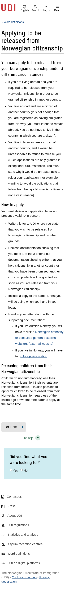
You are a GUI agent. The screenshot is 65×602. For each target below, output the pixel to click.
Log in (46, 8)
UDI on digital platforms (23, 563)
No (26, 470)
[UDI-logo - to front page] (8, 9)
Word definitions (18, 553)
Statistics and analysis (22, 534)
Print (11, 427)
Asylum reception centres (24, 544)
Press (11, 506)
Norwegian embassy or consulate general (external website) (39, 337)
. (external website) (40, 343)
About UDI (14, 515)
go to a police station (33, 356)
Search (35, 8)
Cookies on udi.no (24, 577)
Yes (15, 470)
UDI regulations (18, 525)
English (24, 8)
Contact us (14, 496)
